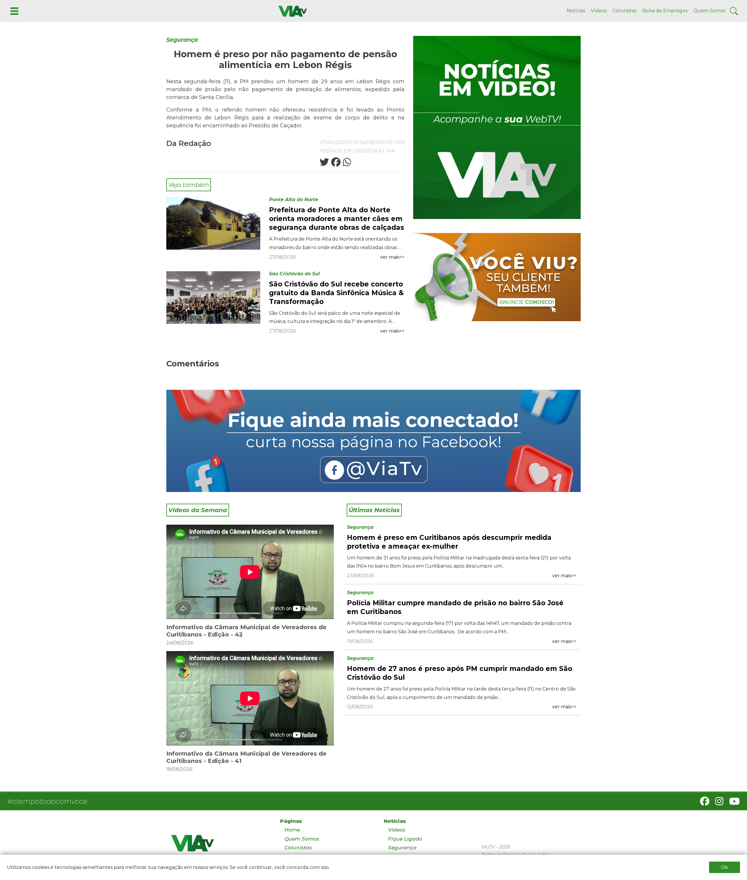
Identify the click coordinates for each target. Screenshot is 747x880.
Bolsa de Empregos (664, 10)
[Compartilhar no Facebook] (335, 164)
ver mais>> (392, 257)
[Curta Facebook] (373, 441)
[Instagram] (717, 803)
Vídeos (599, 10)
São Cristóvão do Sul (294, 273)
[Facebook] (702, 803)
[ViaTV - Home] (218, 845)
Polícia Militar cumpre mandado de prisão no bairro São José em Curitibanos (455, 607)
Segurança (182, 39)
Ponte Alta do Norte (293, 199)
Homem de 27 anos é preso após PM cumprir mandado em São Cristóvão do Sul (459, 673)
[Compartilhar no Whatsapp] (346, 164)
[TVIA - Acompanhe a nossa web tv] (497, 127)
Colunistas (624, 10)
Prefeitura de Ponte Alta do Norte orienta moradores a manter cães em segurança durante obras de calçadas (336, 219)
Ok (724, 867)
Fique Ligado (405, 839)
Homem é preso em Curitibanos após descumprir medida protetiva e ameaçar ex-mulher (449, 541)
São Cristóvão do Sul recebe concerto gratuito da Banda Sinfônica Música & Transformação (336, 293)
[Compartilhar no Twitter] (324, 164)
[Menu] (13, 10)
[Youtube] (732, 803)
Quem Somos (709, 10)
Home (292, 830)
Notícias (576, 10)
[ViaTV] (291, 10)
